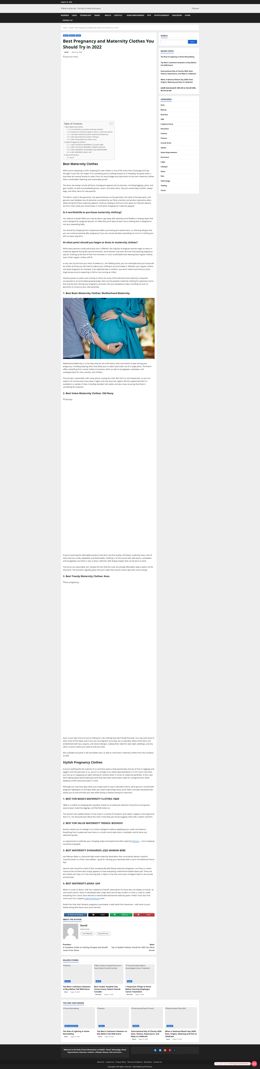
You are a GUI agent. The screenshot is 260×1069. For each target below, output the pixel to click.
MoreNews (137, 1067)
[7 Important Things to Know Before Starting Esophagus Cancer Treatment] (140, 974)
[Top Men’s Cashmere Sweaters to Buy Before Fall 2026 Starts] (77, 974)
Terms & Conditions (134, 1062)
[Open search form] (198, 18)
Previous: (85, 947)
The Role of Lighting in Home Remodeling (177, 57)
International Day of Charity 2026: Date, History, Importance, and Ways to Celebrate (146, 1034)
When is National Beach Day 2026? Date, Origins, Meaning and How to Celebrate (181, 1034)
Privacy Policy (121, 1062)
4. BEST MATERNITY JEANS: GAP (81, 152)
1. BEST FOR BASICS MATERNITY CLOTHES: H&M (86, 145)
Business (65, 15)
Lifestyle (118, 15)
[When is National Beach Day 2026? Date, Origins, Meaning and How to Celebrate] (181, 1018)
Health (108, 15)
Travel (97, 15)
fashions (135, 841)
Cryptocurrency (161, 15)
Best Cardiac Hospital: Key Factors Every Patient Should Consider (107, 989)
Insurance (165, 157)
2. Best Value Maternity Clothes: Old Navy (84, 137)
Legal (74, 15)
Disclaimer (148, 1062)
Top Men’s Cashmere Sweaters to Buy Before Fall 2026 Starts (77, 987)
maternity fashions (92, 898)
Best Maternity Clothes (74, 127)
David (66, 52)
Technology (85, 15)
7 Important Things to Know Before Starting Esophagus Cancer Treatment (138, 989)
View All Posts (103, 933)
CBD (162, 119)
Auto (163, 105)
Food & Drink (166, 143)
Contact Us (67, 20)
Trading (164, 185)
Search (164, 35)
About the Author (72, 155)
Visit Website (87, 933)
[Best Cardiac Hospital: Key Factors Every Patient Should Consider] (108, 974)
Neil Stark (98, 994)
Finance (164, 138)
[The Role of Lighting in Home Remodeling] (79, 1018)
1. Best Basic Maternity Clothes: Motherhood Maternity (89, 134)
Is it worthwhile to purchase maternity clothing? (86, 129)
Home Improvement (135, 15)
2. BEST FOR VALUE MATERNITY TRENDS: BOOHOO (87, 147)
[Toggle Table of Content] (110, 123)
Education (177, 15)
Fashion (72, 35)
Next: (133, 947)
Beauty (66, 35)
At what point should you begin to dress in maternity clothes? (91, 132)
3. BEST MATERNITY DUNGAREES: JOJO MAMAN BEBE (88, 150)
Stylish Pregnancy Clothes (75, 142)
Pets (149, 15)
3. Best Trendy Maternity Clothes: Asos (83, 139)
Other (187, 15)
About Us (100, 1062)
